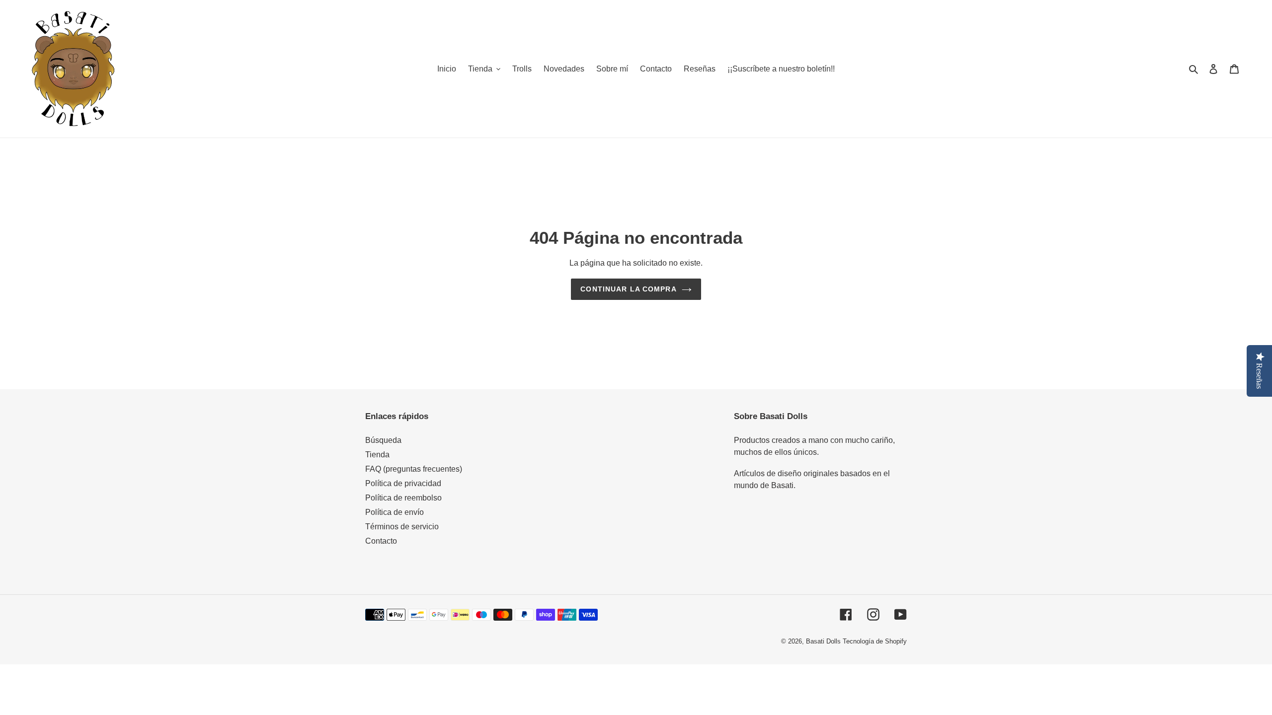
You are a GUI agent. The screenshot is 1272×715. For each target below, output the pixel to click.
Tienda (377, 454)
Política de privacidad (403, 483)
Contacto (381, 541)
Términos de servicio (402, 526)
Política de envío (394, 512)
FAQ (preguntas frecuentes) (413, 469)
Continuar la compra (628, 289)
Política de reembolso (403, 498)
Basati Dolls (823, 641)
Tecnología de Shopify (875, 641)
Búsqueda (383, 440)
